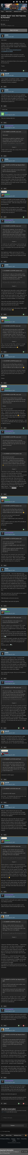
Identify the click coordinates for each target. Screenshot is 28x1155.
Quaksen (18, 270)
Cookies (14, 1140)
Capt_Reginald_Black (20, 165)
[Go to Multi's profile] (2, 113)
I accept (25, 1151)
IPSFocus (8, 1138)
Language (13, 1138)
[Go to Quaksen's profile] (2, 195)
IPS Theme (2, 1138)
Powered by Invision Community (14, 1142)
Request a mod (11, 25)
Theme (18, 1138)
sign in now (3, 1111)
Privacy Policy (24, 1138)
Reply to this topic (14, 30)
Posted (9, 36)
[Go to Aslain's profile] (2, 754)
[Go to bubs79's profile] (2, 74)
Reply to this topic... (8, 1117)
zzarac (17, 131)
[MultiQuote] (2, 71)
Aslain (16, 788)
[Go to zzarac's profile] (2, 35)
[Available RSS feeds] (26, 1135)
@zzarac (14, 487)
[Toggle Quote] (3, 131)
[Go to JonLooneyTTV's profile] (2, 126)
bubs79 (17, 759)
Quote (5, 70)
